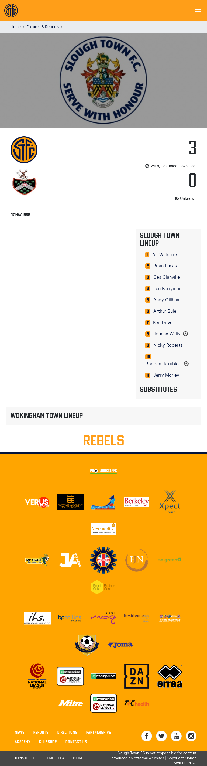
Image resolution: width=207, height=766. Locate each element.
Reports (41, 732)
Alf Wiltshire (164, 255)
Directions (67, 732)
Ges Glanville (166, 277)
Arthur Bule (164, 311)
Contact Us (76, 741)
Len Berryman (167, 289)
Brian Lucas (165, 266)
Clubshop (48, 741)
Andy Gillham (167, 300)
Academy (22, 741)
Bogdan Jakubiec (163, 364)
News (20, 732)
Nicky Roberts (167, 345)
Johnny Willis (166, 334)
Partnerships (98, 732)
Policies (79, 758)
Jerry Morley (166, 375)
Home (16, 27)
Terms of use (25, 758)
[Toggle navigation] (198, 9)
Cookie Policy (54, 758)
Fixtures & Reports (42, 27)
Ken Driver (163, 323)
